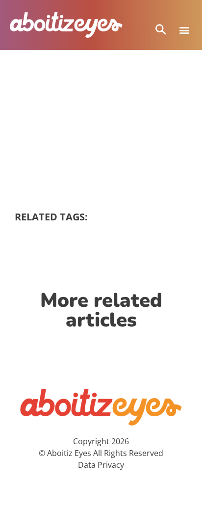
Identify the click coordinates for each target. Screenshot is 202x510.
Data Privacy (101, 464)
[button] (184, 30)
